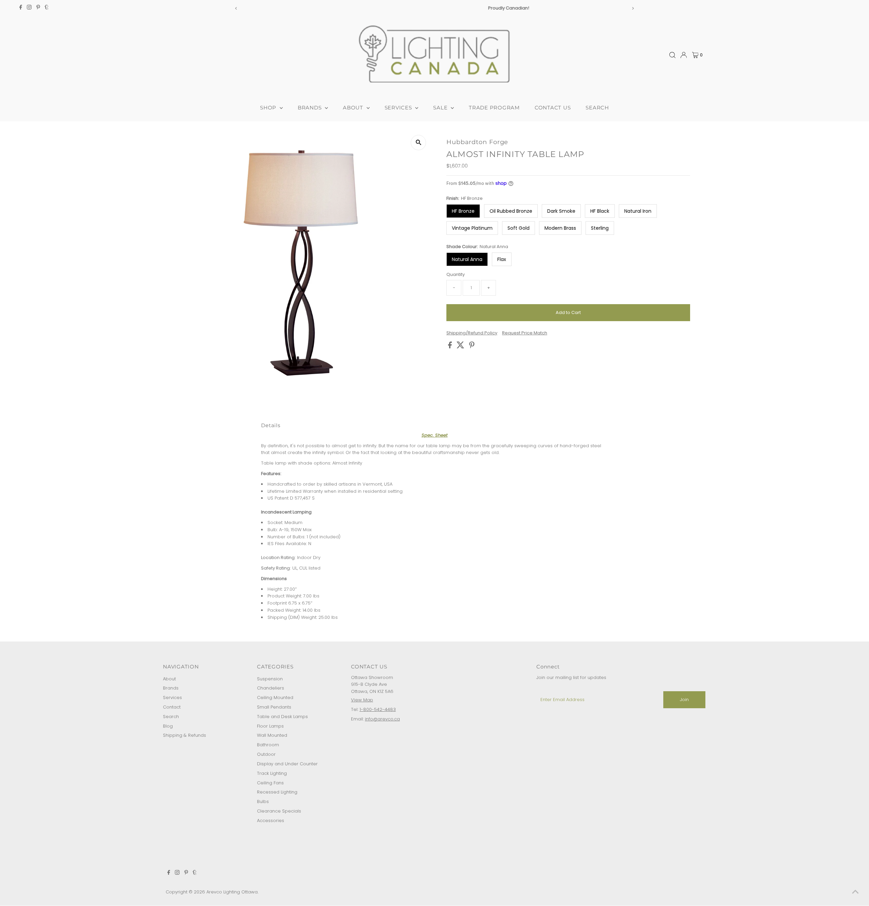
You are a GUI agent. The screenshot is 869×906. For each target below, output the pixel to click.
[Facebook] (21, 8)
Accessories (270, 820)
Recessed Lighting (277, 792)
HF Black (599, 211)
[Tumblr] (46, 8)
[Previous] (236, 8)
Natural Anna (467, 259)
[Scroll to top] (855, 892)
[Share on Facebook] (450, 347)
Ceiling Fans (270, 783)
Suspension (270, 679)
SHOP (269, 107)
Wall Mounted (272, 735)
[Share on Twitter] (461, 347)
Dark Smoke (561, 211)
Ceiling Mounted (275, 697)
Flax (501, 259)
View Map (362, 700)
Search (171, 716)
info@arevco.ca (382, 719)
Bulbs (263, 801)
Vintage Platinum (472, 228)
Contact (172, 707)
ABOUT (354, 107)
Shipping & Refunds (184, 735)
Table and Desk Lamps (282, 716)
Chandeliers (270, 688)
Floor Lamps (270, 726)
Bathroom (268, 745)
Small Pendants (274, 707)
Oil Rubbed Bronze (510, 211)
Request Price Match (524, 333)
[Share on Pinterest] (472, 347)
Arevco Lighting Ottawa (232, 892)
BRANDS (310, 107)
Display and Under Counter (287, 764)
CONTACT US (553, 107)
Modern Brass (560, 228)
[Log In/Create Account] (684, 55)
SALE (441, 107)
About (169, 679)
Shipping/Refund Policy (471, 333)
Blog (168, 726)
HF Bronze (463, 211)
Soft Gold (518, 228)
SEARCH (597, 107)
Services (172, 697)
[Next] (632, 8)
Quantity (455, 274)
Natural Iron (637, 211)
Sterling (600, 228)
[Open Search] (672, 55)
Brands (171, 688)
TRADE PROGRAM (494, 107)
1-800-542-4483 (377, 709)
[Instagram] (29, 8)
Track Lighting (272, 773)
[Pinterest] (38, 8)
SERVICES (399, 107)
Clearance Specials (279, 811)
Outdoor (266, 754)
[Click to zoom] (418, 142)
